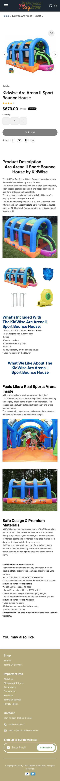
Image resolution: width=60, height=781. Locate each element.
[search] (51, 6)
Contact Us (9, 691)
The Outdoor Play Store (34, 765)
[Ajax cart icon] (56, 6)
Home (5, 15)
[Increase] (23, 121)
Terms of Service (12, 699)
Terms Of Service (13, 664)
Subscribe (46, 747)
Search (7, 660)
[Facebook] (12, 140)
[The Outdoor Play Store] (30, 6)
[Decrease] (6, 121)
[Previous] (5, 54)
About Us (9, 679)
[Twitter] (19, 140)
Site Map (8, 695)
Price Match (10, 687)
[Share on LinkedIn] (32, 140)
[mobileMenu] (6, 5)
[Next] (55, 54)
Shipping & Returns (14, 683)
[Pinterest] (26, 140)
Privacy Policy (11, 703)
